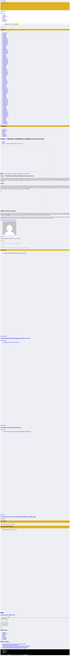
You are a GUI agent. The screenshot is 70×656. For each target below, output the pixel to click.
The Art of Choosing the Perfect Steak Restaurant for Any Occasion (14, 647)
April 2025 (4, 48)
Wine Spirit (5, 21)
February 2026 (5, 38)
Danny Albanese (3, 336)
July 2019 (4, 105)
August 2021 (5, 84)
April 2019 (4, 108)
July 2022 (4, 76)
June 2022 (4, 77)
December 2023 (5, 60)
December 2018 (5, 112)
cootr (3, 173)
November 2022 (5, 73)
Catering (4, 15)
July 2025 (4, 45)
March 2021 (5, 87)
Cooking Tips (5, 16)
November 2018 (5, 113)
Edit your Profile (16, 238)
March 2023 (5, 69)
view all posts (2, 240)
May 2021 (4, 86)
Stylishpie (9, 654)
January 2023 (5, 71)
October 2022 (5, 74)
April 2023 (4, 68)
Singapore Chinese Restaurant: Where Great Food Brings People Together (15, 646)
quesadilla (9, 173)
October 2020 (5, 91)
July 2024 (4, 54)
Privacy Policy (5, 650)
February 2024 (5, 58)
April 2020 (4, 97)
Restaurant (4, 20)
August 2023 (5, 64)
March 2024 (5, 57)
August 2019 (5, 104)
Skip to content (3, 0)
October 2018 (5, 114)
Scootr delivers (14, 173)
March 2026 (5, 37)
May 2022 (4, 78)
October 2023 (5, 62)
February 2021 (5, 88)
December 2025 (5, 40)
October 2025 (5, 42)
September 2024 (5, 52)
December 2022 (5, 72)
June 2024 (4, 55)
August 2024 (5, 53)
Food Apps (4, 19)
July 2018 (4, 117)
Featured (4, 132)
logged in (6, 524)
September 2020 (5, 92)
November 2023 (5, 61)
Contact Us (5, 651)
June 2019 (4, 106)
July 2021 (4, 85)
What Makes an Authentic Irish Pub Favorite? (10, 427)
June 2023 (4, 66)
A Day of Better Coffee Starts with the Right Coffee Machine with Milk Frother (18, 516)
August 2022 (5, 75)
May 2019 (4, 107)
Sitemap (4, 652)
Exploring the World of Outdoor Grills (7, 614)
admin (18, 173)
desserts (6, 173)
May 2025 (4, 47)
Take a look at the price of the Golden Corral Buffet (10, 243)
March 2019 (5, 109)
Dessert (4, 17)
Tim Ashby (2, 514)
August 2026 (5, 32)
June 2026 (4, 34)
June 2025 (4, 46)
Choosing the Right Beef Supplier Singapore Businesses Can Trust (15, 338)
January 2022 (5, 82)
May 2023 (4, 67)
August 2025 (5, 44)
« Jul (1, 627)
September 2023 (5, 63)
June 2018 (4, 118)
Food (3, 18)
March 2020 (5, 98)
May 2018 (4, 119)
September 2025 (5, 43)
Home (4, 649)
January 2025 (5, 50)
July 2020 (4, 94)
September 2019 (5, 103)
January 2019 (5, 111)
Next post (2, 245)
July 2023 (4, 65)
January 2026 (5, 39)
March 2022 (5, 80)
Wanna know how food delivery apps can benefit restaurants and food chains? (14, 247)
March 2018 (5, 121)
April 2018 (4, 120)
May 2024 (4, 56)
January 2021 (5, 89)
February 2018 (5, 122)
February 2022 (5, 81)
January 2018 (5, 123)
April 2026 (4, 36)
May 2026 (4, 35)
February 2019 (5, 110)
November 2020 (5, 90)
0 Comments (27, 173)
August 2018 (5, 116)
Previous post (2, 241)
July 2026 (4, 33)
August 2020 (5, 93)
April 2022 (4, 79)
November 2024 (5, 51)
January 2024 (5, 59)
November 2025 (5, 41)
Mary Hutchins (3, 425)
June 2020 (4, 95)
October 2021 (5, 83)
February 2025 (5, 49)
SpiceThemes (25, 654)
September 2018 (5, 115)
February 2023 (5, 70)
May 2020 (4, 96)
